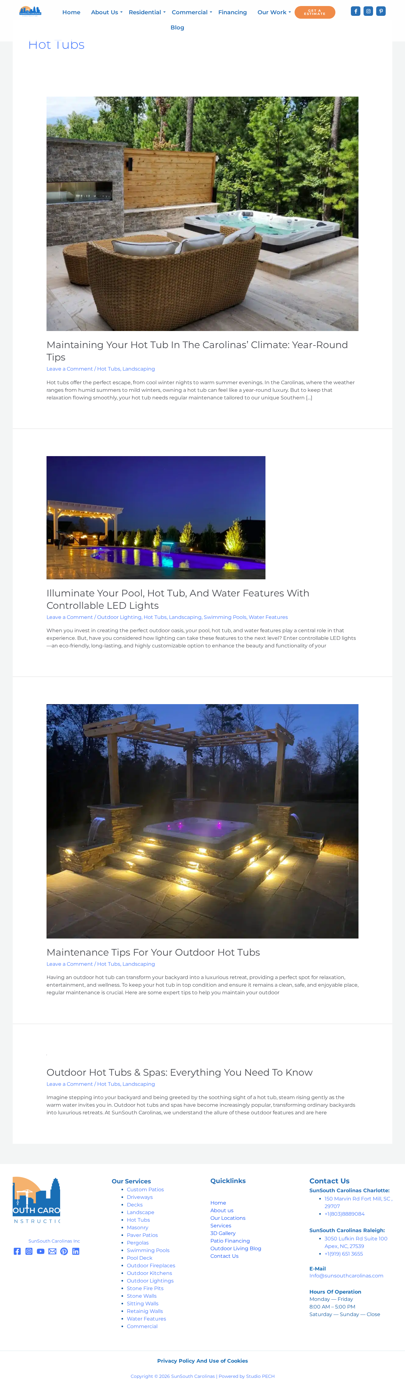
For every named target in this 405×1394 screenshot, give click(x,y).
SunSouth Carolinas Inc (54, 1241)
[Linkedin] (75, 1251)
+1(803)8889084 (345, 1214)
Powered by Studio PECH (247, 1376)
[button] (351, 1190)
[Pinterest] (381, 11)
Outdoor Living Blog (235, 1248)
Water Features (268, 617)
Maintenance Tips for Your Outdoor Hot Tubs (153, 952)
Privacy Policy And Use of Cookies (202, 1361)
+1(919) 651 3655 (344, 1254)
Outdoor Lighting (119, 617)
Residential (145, 12)
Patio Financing (230, 1241)
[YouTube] (40, 1251)
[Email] (52, 1251)
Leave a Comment (70, 369)
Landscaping (138, 369)
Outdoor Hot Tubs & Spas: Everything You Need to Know (180, 1072)
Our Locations (228, 1218)
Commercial (190, 12)
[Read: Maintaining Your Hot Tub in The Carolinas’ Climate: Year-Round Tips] (203, 214)
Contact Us (224, 1256)
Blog (177, 27)
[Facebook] (355, 11)
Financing (232, 12)
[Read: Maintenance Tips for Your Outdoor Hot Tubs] (203, 821)
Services (220, 1226)
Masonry (137, 1228)
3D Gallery (223, 1233)
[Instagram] (368, 11)
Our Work (272, 12)
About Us (104, 12)
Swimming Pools (225, 617)
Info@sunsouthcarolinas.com (346, 1276)
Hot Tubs (108, 369)
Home (71, 12)
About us (222, 1210)
